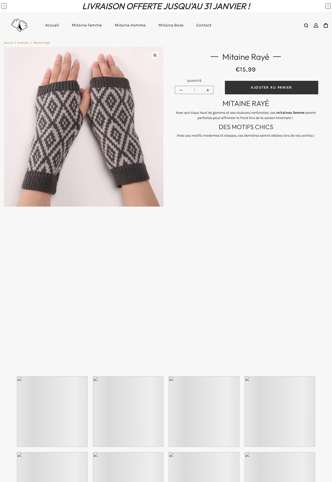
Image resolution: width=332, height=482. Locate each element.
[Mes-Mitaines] (19, 25)
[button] (3, 6)
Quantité (194, 81)
